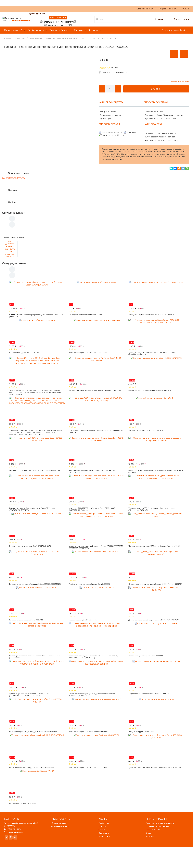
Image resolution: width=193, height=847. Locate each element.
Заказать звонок (58, 17)
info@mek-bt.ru (14, 829)
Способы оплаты (153, 829)
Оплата (65, 8)
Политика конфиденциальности (160, 823)
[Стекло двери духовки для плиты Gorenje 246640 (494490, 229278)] (156, 562)
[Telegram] (183, 168)
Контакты (93, 30)
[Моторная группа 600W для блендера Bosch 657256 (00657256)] (37, 449)
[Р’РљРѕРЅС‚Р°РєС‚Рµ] (175, 168)
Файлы (12, 202)
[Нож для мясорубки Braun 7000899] (156, 710)
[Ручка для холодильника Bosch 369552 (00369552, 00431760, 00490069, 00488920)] (156, 331)
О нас (55, 8)
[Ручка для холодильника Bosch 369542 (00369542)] (96, 710)
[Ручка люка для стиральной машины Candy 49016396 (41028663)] (156, 746)
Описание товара (18, 173)
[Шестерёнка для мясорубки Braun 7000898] (156, 634)
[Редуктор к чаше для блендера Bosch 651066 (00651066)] (37, 746)
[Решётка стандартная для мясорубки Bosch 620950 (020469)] (37, 710)
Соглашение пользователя (157, 826)
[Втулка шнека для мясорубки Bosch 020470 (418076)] (37, 524)
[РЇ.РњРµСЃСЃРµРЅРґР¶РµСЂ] (171, 168)
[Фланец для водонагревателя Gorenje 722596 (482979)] (156, 369)
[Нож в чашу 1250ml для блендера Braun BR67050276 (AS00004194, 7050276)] (96, 409)
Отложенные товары (60, 826)
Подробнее (9, 825)
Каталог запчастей (13, 30)
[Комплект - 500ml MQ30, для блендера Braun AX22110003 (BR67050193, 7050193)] (96, 487)
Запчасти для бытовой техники (28, 38)
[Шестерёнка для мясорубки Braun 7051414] (156, 409)
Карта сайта (104, 833)
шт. (145, 9)
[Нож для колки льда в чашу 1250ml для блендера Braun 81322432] (156, 524)
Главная (7, 38)
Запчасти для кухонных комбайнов (61, 38)
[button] (174, 54)
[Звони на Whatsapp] (74, 21)
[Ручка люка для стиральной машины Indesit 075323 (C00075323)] (37, 562)
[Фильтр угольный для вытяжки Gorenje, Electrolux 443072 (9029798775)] (96, 449)
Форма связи (104, 836)
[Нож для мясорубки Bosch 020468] (37, 782)
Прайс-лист (104, 823)
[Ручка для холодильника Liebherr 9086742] (37, 598)
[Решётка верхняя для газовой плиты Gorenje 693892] (96, 562)
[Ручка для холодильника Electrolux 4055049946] (96, 331)
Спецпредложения (14, 263)
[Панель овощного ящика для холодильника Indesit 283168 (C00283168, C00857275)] (96, 672)
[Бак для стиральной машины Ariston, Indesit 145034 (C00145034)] (96, 369)
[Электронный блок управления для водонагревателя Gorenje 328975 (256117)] (156, 449)
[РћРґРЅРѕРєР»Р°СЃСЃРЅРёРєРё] (179, 168)
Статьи (75, 8)
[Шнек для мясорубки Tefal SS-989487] (37, 331)
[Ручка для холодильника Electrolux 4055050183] (96, 746)
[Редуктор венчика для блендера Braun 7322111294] (156, 672)
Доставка (78, 30)
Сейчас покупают (13, 212)
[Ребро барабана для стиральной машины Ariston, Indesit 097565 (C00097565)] (37, 634)
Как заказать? (42, 8)
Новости (102, 826)
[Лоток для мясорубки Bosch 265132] (96, 598)
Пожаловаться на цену (179, 81)
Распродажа (181, 19)
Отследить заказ (58, 823)
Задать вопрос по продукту (114, 72)
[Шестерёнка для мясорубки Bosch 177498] (96, 293)
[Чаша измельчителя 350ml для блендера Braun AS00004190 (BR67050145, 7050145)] (156, 487)
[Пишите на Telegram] (56, 21)
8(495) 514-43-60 (37, 13)
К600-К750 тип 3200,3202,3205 (104, 38)
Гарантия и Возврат (59, 30)
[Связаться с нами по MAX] (15, 837)
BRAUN (83, 38)
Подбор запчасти (36, 30)
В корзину (156, 89)
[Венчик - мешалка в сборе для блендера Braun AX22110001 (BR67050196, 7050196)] (37, 487)
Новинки (160, 19)
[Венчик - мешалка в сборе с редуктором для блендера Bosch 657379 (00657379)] (37, 293)
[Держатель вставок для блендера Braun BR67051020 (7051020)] (156, 598)
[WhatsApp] (187, 168)
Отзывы (12, 190)
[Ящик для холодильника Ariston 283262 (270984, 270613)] (156, 293)
